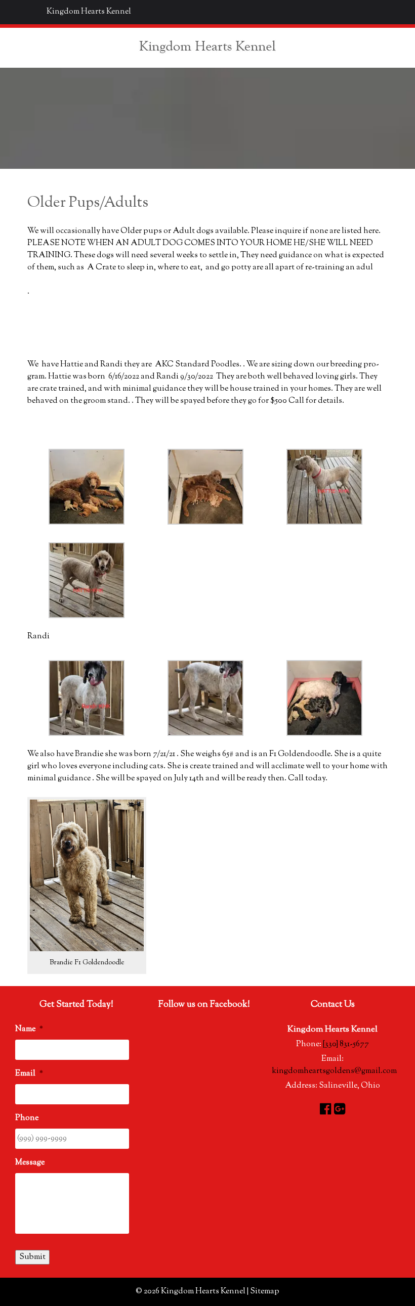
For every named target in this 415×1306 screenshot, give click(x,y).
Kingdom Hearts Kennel (89, 12)
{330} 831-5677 (346, 1044)
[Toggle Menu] (13, 12)
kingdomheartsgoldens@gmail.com (334, 1071)
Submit (32, 1257)
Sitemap (264, 1291)
